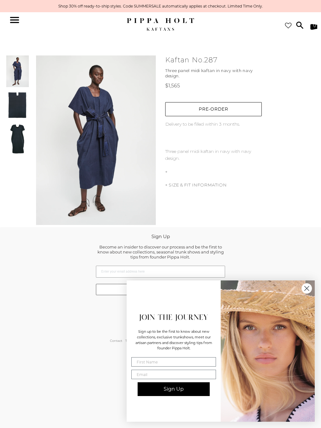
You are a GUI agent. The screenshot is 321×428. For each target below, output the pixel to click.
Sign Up (174, 389)
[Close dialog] (306, 288)
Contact (116, 341)
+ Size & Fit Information (196, 185)
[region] (160, 6)
